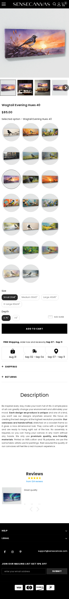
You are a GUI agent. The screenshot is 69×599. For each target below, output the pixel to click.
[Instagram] (13, 552)
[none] (8, 88)
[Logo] (31, 4)
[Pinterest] (20, 552)
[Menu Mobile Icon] (4, 4)
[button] (32, 509)
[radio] (11, 132)
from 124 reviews (34, 481)
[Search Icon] (54, 4)
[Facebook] (5, 552)
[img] (34, 478)
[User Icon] (59, 4)
